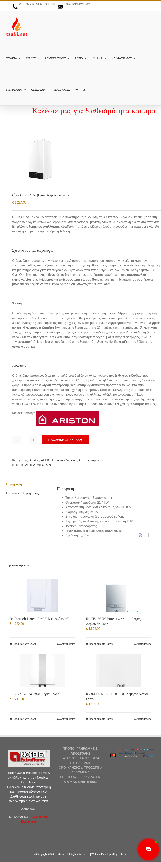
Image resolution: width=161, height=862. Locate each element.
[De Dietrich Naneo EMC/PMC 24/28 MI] (42, 595)
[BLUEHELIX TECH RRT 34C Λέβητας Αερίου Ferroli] (119, 670)
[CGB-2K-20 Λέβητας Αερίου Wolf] (42, 670)
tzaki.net (60, 854)
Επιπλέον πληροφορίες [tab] (22, 493)
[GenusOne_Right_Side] (80, 160)
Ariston (34, 460)
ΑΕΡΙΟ (46, 460)
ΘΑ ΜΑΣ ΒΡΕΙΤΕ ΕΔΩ (80, 781)
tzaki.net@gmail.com (78, 4)
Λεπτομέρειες (67, 644)
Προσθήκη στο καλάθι (65, 440)
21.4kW (30, 464)
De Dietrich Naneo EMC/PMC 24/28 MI (39, 619)
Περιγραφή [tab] (14, 484)
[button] (84, 89)
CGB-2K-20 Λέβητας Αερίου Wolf (34, 694)
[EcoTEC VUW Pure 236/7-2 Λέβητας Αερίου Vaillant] (119, 595)
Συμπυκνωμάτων (91, 460)
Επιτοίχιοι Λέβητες (64, 460)
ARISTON (44, 464)
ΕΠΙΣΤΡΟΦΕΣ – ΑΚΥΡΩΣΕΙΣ (80, 777)
